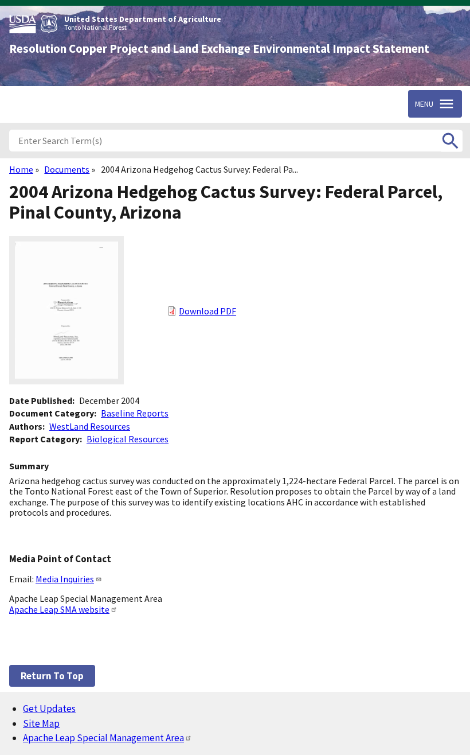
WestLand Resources (89, 426)
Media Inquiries (65, 579)
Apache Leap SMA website (59, 609)
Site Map (41, 723)
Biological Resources (128, 439)
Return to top (52, 676)
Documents (66, 169)
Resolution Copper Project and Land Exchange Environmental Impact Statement (219, 48)
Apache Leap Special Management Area (103, 737)
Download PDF (207, 311)
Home (21, 169)
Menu (424, 104)
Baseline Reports (135, 413)
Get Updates (49, 708)
